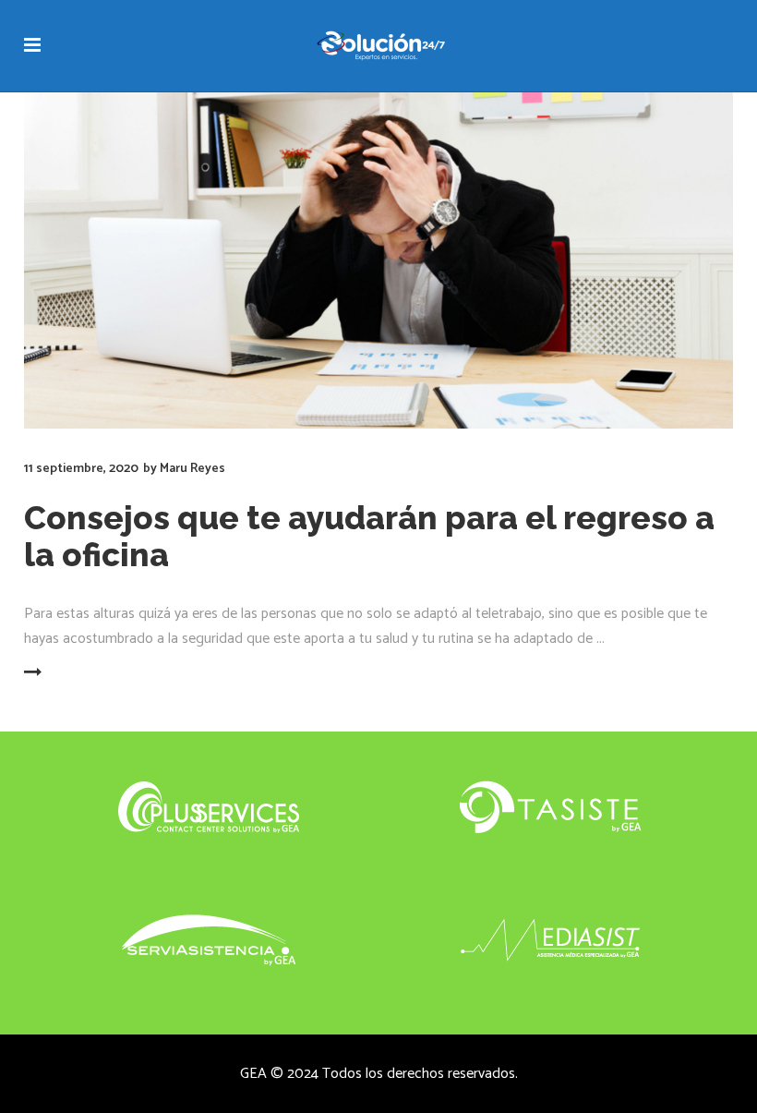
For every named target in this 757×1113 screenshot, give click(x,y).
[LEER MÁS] (69, 673)
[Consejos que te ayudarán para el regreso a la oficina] (378, 260)
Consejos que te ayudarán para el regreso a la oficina (369, 536)
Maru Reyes (192, 468)
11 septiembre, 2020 (81, 468)
